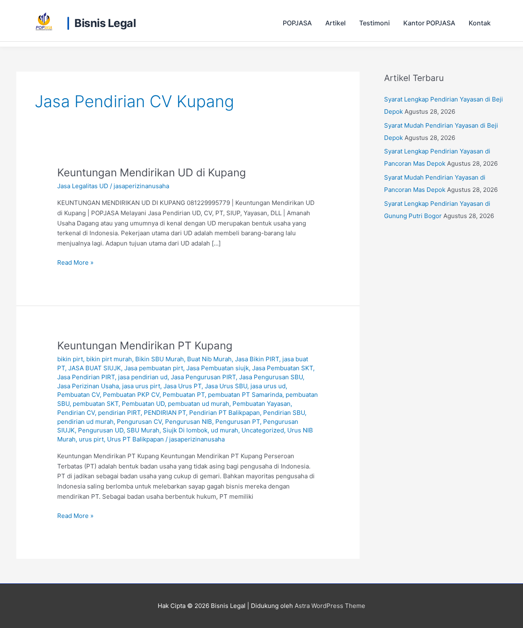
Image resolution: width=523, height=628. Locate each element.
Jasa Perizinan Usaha (88, 386)
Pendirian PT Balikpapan (224, 412)
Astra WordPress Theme (330, 606)
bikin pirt (70, 359)
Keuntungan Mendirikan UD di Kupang (151, 172)
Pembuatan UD (143, 403)
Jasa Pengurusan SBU (271, 377)
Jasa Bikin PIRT (257, 359)
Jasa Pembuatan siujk (217, 368)
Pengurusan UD (100, 430)
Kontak (480, 23)
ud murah (224, 430)
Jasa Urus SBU (226, 386)
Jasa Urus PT (182, 386)
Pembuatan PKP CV (131, 394)
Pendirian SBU (284, 412)
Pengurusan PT (237, 421)
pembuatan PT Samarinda (245, 394)
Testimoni (374, 23)
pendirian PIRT (119, 412)
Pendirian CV (76, 412)
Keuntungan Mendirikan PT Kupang (144, 345)
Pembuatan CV (78, 394)
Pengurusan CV (139, 421)
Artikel (335, 23)
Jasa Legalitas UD (82, 186)
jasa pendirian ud (143, 377)
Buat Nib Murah (209, 359)
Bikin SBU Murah (159, 359)
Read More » (75, 262)
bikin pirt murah (109, 359)
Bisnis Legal (105, 23)
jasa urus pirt (141, 386)
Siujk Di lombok (185, 430)
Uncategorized (262, 430)
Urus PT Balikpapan (135, 439)
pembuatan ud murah (198, 403)
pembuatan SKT (95, 403)
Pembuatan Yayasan (261, 403)
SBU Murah (143, 430)
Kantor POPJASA (429, 23)
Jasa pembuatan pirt (153, 368)
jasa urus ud (268, 386)
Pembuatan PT (184, 394)
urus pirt (91, 439)
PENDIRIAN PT (165, 412)
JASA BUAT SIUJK (94, 368)
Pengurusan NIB (188, 421)
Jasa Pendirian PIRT (86, 377)
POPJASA (297, 23)
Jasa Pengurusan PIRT (203, 377)
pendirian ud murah (85, 421)
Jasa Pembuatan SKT (282, 368)
